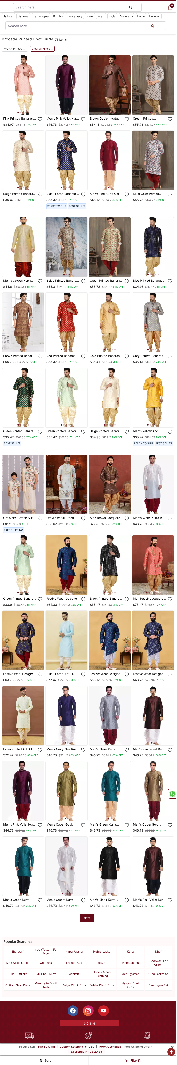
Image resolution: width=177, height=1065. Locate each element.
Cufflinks (46, 962)
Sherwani (17, 951)
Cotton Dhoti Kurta (17, 985)
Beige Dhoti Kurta (74, 985)
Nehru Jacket (102, 951)
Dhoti (158, 951)
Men (101, 16)
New (90, 16)
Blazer (102, 962)
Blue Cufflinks (17, 974)
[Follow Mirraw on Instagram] (88, 1010)
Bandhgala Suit (159, 985)
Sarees (23, 16)
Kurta (130, 951)
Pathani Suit (74, 962)
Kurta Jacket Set (158, 974)
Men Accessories (17, 962)
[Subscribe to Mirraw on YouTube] (103, 1010)
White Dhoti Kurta (102, 985)
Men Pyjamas (130, 974)
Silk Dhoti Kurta (46, 974)
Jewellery (74, 16)
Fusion (154, 16)
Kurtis (58, 16)
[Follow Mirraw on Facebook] (73, 1010)
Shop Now (27, 108)
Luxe (141, 16)
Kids (112, 16)
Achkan (74, 974)
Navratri (126, 16)
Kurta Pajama (74, 951)
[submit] (152, 26)
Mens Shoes (130, 962)
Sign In (89, 1023)
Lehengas (41, 16)
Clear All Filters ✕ (42, 48)
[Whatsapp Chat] (172, 794)
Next (87, 918)
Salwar (8, 16)
